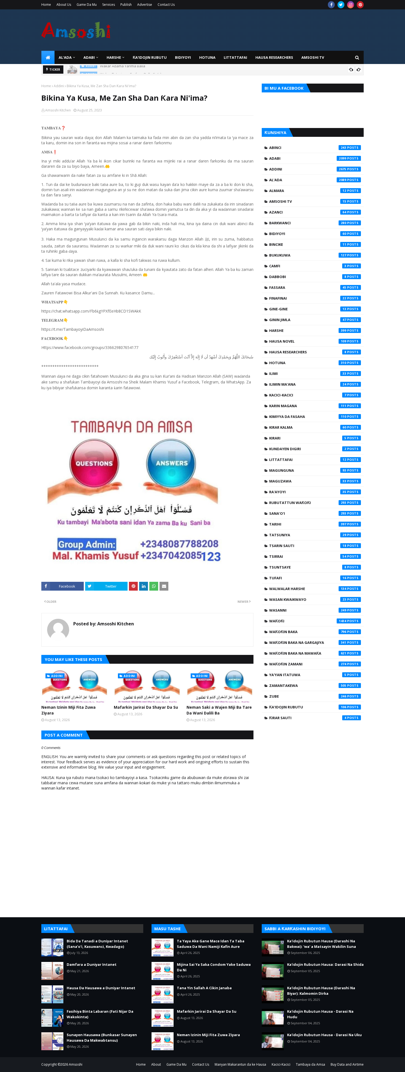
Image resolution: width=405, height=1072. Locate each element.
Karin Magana (307, 405)
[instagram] (350, 4)
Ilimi (307, 373)
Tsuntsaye (307, 567)
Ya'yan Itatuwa (307, 674)
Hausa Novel (307, 341)
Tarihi (307, 524)
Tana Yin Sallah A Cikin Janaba (204, 987)
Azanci (307, 212)
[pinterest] (360, 4)
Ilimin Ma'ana (307, 384)
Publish (126, 4)
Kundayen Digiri (307, 448)
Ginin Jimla (307, 319)
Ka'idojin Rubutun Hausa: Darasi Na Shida (325, 964)
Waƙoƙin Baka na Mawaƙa (307, 653)
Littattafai (307, 459)
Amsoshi (75, 1064)
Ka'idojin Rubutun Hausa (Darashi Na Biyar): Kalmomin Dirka (321, 990)
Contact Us (166, 4)
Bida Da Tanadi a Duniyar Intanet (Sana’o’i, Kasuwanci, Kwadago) (97, 943)
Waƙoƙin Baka (307, 631)
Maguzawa (307, 481)
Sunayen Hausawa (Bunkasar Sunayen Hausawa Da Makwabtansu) (102, 1037)
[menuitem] (48, 57)
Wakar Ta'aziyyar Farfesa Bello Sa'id (130, 69)
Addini (59, 86)
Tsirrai (307, 556)
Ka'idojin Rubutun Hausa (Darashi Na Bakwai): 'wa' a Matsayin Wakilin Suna (321, 943)
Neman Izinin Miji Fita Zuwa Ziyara (68, 710)
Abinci (307, 147)
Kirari (307, 438)
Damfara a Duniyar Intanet (92, 964)
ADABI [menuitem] (89, 57)
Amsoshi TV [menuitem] (312, 57)
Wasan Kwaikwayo (307, 599)
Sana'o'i (307, 513)
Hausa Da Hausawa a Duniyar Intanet (101, 987)
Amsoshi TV (307, 201)
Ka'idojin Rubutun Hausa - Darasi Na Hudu (320, 1014)
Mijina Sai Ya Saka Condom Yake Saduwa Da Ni (214, 967)
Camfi (307, 265)
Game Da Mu (87, 4)
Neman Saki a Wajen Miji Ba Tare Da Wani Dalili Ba (219, 710)
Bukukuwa (307, 255)
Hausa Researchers (307, 352)
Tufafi (307, 577)
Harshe (307, 330)
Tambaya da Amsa (310, 1064)
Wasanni (307, 610)
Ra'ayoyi (307, 491)
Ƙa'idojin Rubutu (307, 707)
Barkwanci (307, 222)
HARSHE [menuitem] (114, 57)
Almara (307, 190)
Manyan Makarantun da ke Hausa (240, 1064)
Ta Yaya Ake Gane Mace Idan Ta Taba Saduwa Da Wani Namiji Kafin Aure (210, 943)
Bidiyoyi (307, 233)
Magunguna (307, 470)
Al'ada (307, 179)
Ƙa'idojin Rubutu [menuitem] (150, 57)
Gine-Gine (307, 308)
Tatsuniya (307, 534)
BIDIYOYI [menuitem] (183, 57)
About (156, 1064)
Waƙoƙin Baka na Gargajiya (307, 642)
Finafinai (307, 298)
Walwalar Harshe (307, 588)
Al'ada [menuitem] (65, 57)
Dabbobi (307, 276)
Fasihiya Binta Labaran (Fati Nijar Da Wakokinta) (100, 1014)
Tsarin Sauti (307, 545)
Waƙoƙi (307, 620)
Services (108, 4)
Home (46, 4)
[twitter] (340, 4)
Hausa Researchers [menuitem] (274, 57)
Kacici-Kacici (307, 395)
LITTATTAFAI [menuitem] (235, 57)
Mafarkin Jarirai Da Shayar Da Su (146, 707)
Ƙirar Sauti (307, 717)
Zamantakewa (307, 685)
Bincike (307, 244)
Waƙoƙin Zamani (307, 664)
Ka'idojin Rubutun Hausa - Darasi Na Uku (324, 1034)
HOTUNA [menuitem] (207, 57)
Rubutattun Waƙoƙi (307, 502)
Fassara (307, 287)
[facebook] (331, 4)
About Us (63, 4)
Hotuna (307, 362)
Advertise (144, 4)
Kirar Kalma (307, 427)
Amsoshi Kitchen (58, 110)
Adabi (307, 158)
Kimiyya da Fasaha (307, 416)
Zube (307, 696)
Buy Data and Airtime (347, 1064)
